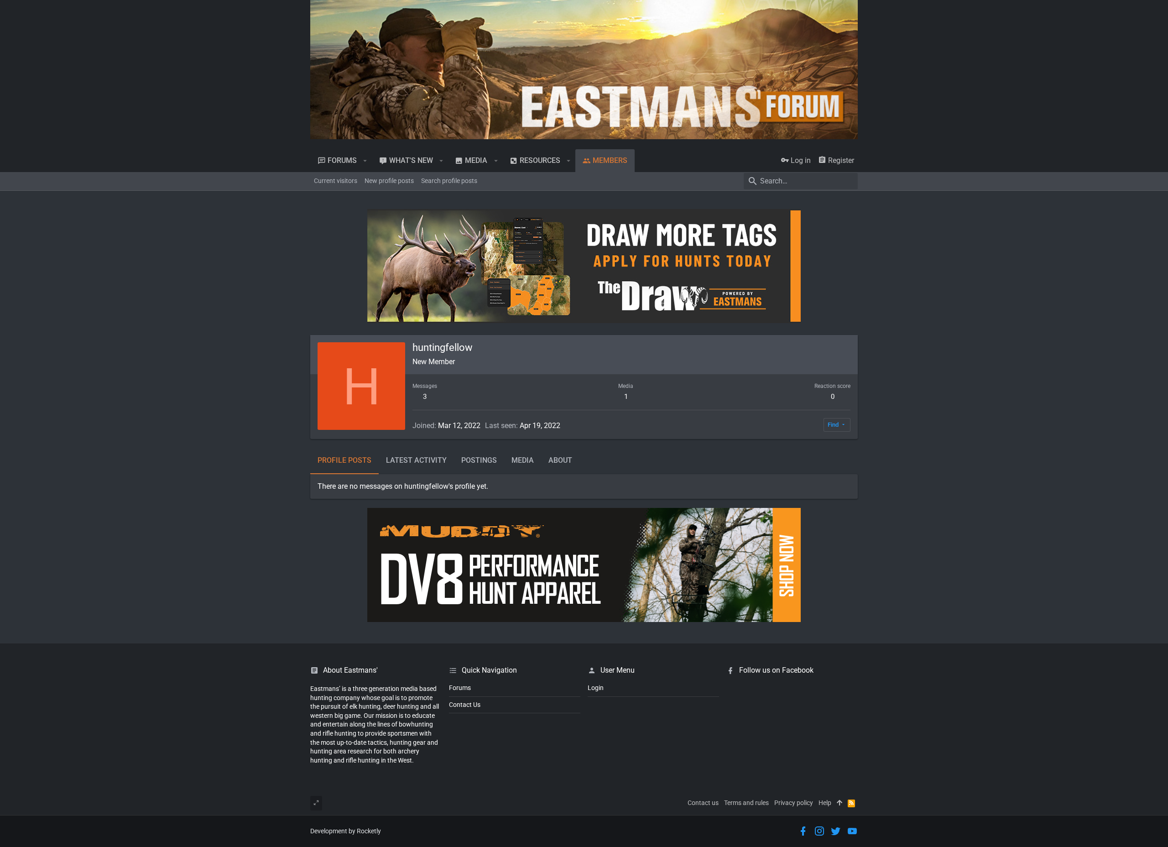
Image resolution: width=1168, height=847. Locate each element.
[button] (365, 161)
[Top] (839, 803)
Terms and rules (746, 802)
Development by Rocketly (345, 831)
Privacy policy (793, 802)
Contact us (703, 802)
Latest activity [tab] (416, 460)
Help (825, 802)
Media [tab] (522, 460)
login (596, 687)
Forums (460, 687)
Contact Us (464, 704)
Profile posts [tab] (344, 460)
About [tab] (560, 460)
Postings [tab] (479, 460)
